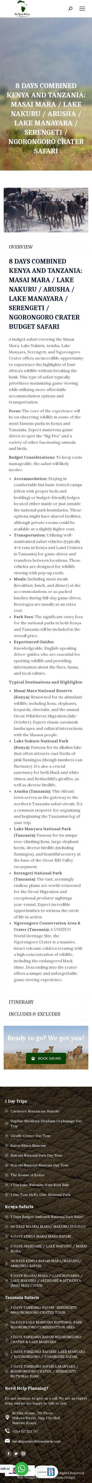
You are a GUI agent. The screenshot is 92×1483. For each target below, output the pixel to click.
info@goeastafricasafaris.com (36, 1441)
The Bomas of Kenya (27, 1175)
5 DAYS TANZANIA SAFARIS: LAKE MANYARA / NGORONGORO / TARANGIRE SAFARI (48, 1354)
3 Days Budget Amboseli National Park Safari (47, 1217)
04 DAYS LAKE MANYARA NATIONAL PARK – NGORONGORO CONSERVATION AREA (48, 1324)
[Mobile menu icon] (82, 8)
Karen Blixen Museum (28, 1145)
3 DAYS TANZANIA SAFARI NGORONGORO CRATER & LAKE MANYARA (46, 1339)
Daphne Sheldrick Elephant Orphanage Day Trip (46, 1123)
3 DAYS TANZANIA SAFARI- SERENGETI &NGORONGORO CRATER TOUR (44, 1310)
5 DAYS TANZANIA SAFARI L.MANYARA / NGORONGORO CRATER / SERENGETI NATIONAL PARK (45, 1371)
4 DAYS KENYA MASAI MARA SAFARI (41, 1236)
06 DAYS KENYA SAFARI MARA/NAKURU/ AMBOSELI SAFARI (46, 1263)
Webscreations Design (57, 1477)
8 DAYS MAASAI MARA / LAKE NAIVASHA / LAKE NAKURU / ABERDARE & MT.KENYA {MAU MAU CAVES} (47, 1280)
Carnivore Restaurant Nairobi (35, 1111)
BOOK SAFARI (49, 1058)
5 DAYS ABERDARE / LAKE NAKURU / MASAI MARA (49, 1248)
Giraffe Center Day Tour (31, 1136)
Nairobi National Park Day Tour (36, 1155)
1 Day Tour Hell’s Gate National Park (40, 1194)
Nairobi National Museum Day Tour (39, 1165)
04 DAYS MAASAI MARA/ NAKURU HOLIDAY (48, 1226)
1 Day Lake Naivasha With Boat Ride (40, 1185)
